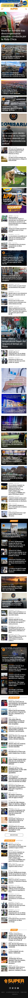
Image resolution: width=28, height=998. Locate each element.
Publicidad (24, 992)
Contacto (15, 994)
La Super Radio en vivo (12, 992)
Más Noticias (14, 835)
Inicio (3, 992)
